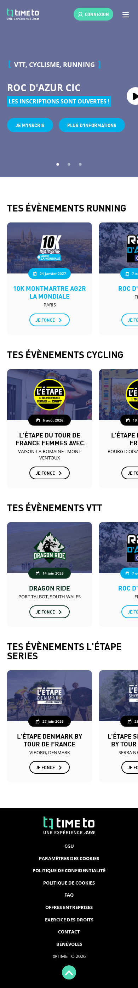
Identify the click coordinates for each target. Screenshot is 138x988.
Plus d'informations (91, 125)
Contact (69, 931)
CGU (69, 846)
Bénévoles (69, 944)
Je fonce (45, 320)
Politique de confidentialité (69, 870)
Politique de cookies (69, 883)
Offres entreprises (69, 907)
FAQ (69, 895)
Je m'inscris (30, 125)
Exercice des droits (69, 919)
